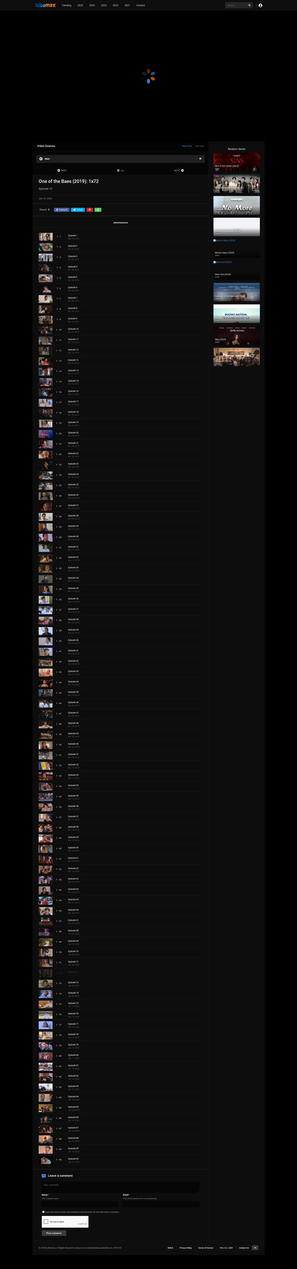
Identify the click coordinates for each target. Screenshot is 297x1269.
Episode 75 (73, 1003)
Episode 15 (73, 380)
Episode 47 (73, 712)
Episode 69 (73, 941)
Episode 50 (73, 744)
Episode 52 (73, 764)
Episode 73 (73, 982)
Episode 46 (73, 702)
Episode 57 (73, 816)
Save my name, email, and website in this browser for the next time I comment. (82, 1212)
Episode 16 (73, 391)
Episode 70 (73, 951)
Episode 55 (73, 795)
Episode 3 (72, 256)
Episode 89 (73, 1148)
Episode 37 (73, 609)
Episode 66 (73, 910)
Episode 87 (73, 1127)
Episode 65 (73, 899)
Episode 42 (73, 661)
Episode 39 (73, 629)
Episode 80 (73, 1055)
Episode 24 (73, 474)
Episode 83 (73, 1086)
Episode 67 (73, 920)
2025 (80, 5)
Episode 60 (73, 847)
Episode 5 (72, 277)
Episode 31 (73, 546)
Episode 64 (73, 889)
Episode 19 (73, 422)
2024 (92, 5)
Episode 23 (73, 463)
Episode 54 (73, 785)
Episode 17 (73, 401)
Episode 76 (73, 1013)
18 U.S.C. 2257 (226, 1248)
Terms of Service (205, 1248)
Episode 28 (73, 515)
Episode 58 (73, 827)
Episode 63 (73, 878)
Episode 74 (73, 993)
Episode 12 (73, 349)
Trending (66, 5)
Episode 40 (73, 640)
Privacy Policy (186, 1248)
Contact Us (244, 1248)
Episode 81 (73, 1065)
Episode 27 (73, 505)
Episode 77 (73, 1024)
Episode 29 (73, 526)
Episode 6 (72, 287)
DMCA (170, 1248)
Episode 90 (73, 1159)
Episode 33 (73, 567)
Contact (140, 5)
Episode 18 (73, 412)
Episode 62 (73, 868)
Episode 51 (73, 754)
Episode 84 (73, 1096)
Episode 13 (73, 360)
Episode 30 (73, 536)
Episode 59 (73, 837)
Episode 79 (73, 1044)
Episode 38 (73, 619)
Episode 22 (73, 453)
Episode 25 (73, 484)
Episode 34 (73, 578)
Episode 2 (72, 246)
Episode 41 (73, 650)
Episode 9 (72, 318)
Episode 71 (73, 961)
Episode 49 (73, 733)
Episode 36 (73, 598)
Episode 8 (72, 308)
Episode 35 (73, 588)
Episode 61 (73, 858)
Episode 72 (73, 972)
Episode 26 (73, 495)
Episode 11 (73, 339)
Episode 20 (73, 432)
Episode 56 (73, 806)
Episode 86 (73, 1117)
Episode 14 (73, 370)
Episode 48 (73, 723)
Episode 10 (73, 329)
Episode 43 (73, 671)
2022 (115, 5)
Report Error (187, 146)
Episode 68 (73, 930)
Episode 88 (73, 1138)
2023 (104, 5)
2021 (127, 5)
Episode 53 (73, 775)
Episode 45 (73, 692)
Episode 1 (72, 235)
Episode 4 (72, 266)
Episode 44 (73, 681)
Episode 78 (73, 1034)
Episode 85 (73, 1107)
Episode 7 (72, 298)
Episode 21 (73, 443)
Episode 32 (73, 557)
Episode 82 (73, 1076)
